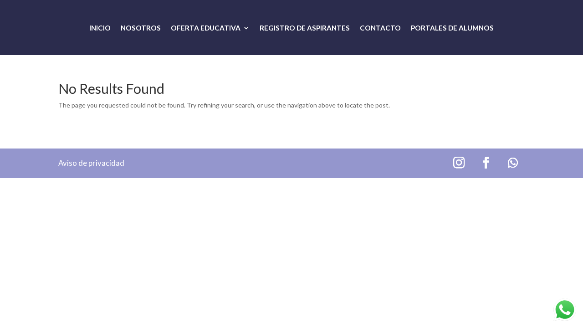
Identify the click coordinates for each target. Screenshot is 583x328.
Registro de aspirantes (305, 28)
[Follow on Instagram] (458, 162)
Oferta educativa (205, 28)
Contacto (380, 28)
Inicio (100, 28)
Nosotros (141, 28)
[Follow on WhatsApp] (513, 162)
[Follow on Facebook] (486, 162)
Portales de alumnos (452, 28)
